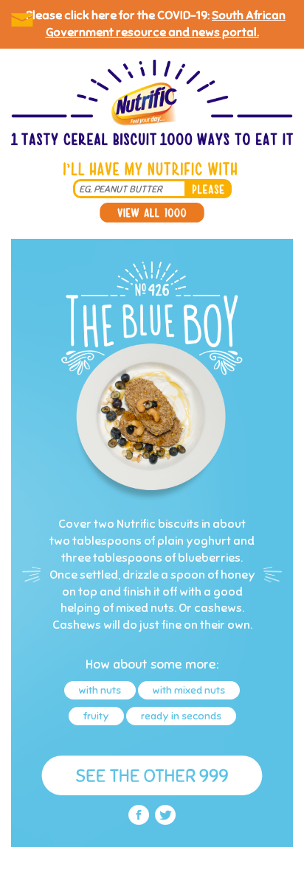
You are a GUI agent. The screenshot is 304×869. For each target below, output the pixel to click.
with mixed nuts (189, 690)
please (208, 188)
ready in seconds (181, 716)
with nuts (100, 690)
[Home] (152, 104)
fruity (96, 716)
